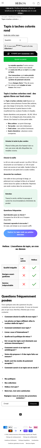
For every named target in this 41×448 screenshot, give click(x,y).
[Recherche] (33, 3)
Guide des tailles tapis (11, 35)
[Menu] (2, 3)
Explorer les (20, 233)
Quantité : (8, 40)
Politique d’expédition (24, 440)
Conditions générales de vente (16, 443)
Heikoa (11, 434)
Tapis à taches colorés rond (11, 19)
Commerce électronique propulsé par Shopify (24, 434)
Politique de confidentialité (30, 437)
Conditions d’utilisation (11, 440)
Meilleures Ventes (15, 17)
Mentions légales (30, 443)
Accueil (4, 17)
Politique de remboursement (13, 437)
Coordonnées (35, 440)
